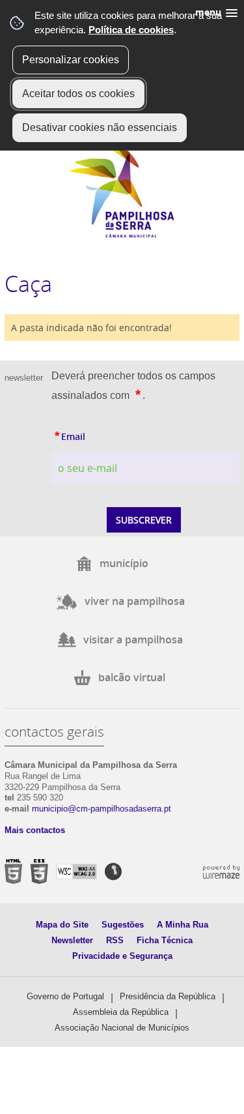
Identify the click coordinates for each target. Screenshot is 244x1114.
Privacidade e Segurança (122, 956)
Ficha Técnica (165, 940)
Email (98, 435)
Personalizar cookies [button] (70, 59)
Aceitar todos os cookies (78, 93)
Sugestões (123, 925)
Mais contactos (35, 830)
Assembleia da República (121, 1012)
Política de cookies (131, 29)
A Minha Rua (182, 925)
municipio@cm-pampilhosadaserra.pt (101, 809)
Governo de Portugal (65, 996)
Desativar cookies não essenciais (99, 127)
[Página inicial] (122, 235)
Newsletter (72, 940)
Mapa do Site (62, 925)
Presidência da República (167, 996)
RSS (115, 940)
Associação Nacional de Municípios (122, 1028)
